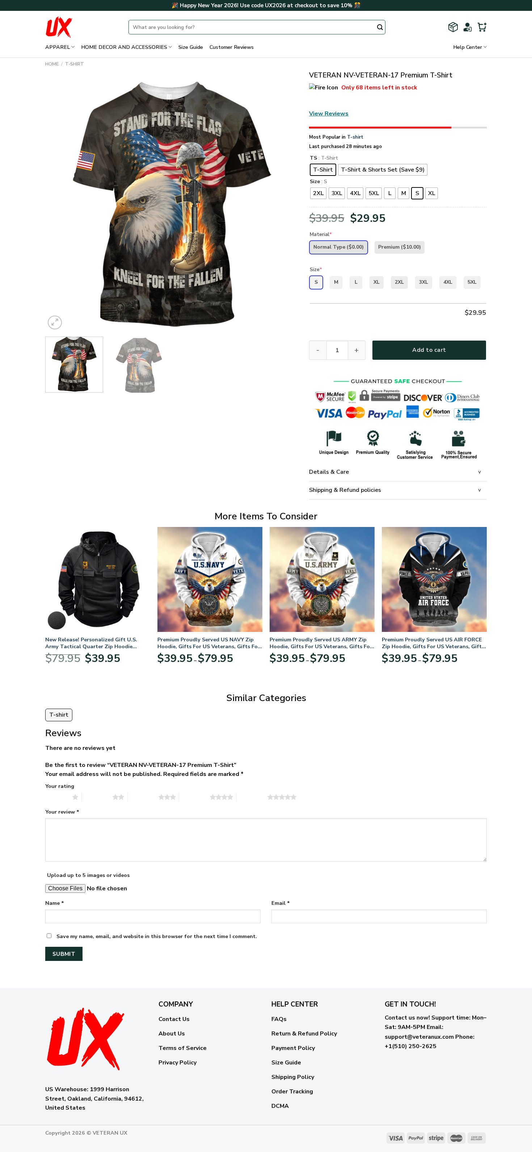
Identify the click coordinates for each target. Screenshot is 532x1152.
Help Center (467, 47)
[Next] (284, 205)
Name (54, 903)
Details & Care (329, 472)
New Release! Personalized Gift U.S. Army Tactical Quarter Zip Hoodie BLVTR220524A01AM (91, 643)
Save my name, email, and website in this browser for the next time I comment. (156, 936)
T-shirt (74, 64)
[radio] (323, 169)
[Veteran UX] (81, 27)
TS (313, 158)
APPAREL (57, 47)
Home (52, 64)
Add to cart (429, 350)
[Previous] (59, 205)
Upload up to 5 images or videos (88, 875)
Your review (62, 811)
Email (280, 903)
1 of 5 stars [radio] (57, 797)
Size (315, 182)
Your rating (59, 786)
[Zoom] (55, 323)
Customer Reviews (232, 47)
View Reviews (329, 114)
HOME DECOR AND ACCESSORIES (124, 47)
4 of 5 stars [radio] (194, 797)
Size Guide (190, 47)
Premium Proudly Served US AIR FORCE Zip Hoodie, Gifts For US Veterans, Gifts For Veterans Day (433, 643)
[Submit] (380, 28)
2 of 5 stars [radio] (97, 797)
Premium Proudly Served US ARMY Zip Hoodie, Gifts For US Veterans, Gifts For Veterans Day (321, 643)
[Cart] (482, 27)
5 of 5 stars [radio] (252, 797)
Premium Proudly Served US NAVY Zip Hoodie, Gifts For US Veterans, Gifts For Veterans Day (208, 643)
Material (321, 234)
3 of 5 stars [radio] (143, 797)
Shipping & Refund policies (345, 490)
